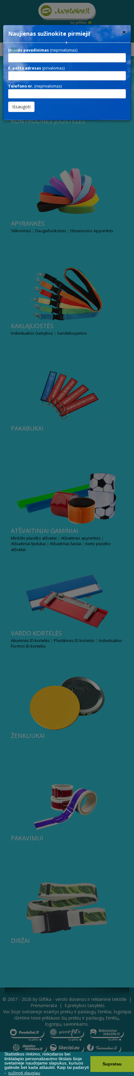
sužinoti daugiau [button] (24, 1072)
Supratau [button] (112, 1063)
